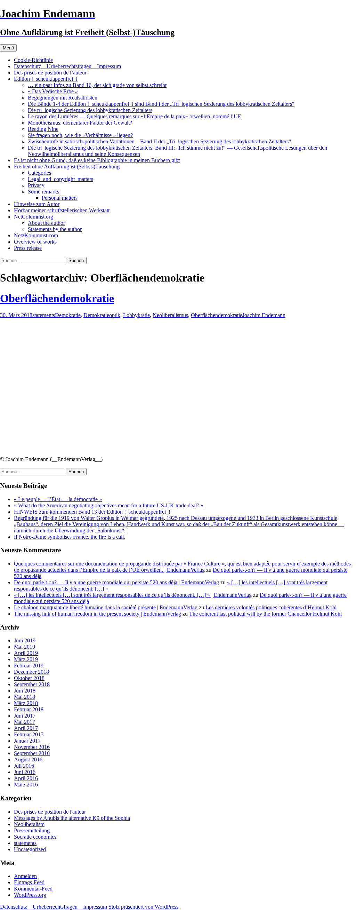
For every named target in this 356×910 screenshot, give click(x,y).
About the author (46, 223)
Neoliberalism (29, 824)
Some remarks (43, 192)
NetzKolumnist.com (36, 235)
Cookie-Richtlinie (33, 60)
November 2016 (32, 747)
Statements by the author (55, 229)
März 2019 (26, 659)
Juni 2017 (24, 716)
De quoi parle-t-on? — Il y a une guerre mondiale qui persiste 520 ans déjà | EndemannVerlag (116, 582)
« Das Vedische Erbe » (53, 91)
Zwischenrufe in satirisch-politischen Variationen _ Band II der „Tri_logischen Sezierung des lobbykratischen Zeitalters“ (159, 141)
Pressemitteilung (32, 830)
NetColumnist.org (33, 217)
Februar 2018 (28, 709)
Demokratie (68, 315)
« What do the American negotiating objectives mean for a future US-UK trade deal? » (108, 505)
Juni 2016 (24, 772)
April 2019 (26, 653)
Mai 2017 (24, 722)
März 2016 (26, 785)
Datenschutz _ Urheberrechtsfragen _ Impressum (67, 66)
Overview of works (35, 242)
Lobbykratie (136, 315)
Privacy (36, 185)
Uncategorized (30, 849)
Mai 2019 (24, 647)
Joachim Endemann (263, 315)
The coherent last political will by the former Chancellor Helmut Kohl (265, 614)
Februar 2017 (28, 734)
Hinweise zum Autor (36, 204)
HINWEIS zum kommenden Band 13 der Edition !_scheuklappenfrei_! (92, 512)
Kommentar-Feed (33, 889)
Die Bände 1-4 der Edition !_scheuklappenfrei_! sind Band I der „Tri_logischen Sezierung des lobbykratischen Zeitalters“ (161, 104)
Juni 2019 (24, 640)
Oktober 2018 (29, 678)
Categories (39, 173)
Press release (28, 248)
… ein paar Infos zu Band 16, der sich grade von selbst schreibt (97, 85)
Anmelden (25, 876)
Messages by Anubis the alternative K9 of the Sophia (72, 818)
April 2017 (26, 728)
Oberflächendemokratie (57, 298)
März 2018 (26, 703)
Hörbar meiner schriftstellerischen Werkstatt (62, 210)
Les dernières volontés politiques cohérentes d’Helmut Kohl (271, 607)
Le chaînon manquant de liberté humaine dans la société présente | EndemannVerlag (105, 607)
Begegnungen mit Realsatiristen (62, 98)
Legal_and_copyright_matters (60, 179)
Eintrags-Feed (29, 882)
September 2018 (32, 684)
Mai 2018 (24, 697)
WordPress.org (30, 895)
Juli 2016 (24, 766)
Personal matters (60, 198)
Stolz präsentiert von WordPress (143, 907)
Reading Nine (43, 129)
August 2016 (28, 759)
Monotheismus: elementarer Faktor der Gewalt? (80, 123)
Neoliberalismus (170, 315)
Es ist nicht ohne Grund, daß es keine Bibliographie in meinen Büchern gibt (97, 160)
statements (43, 315)
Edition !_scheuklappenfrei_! (46, 79)
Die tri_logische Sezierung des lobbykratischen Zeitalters (90, 110)
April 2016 (26, 778)
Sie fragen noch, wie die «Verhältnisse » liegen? (80, 135)
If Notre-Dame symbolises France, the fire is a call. (69, 537)
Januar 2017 (27, 741)
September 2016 (32, 753)
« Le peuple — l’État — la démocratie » (58, 499)
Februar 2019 (28, 665)
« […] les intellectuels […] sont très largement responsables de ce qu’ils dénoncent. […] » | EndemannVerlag (133, 595)
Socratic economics (35, 837)
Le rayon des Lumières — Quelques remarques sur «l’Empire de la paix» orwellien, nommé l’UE (134, 116)
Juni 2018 (24, 691)
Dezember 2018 (31, 672)
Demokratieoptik (101, 315)
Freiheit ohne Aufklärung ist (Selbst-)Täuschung (67, 166)
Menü (8, 47)
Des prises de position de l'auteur (50, 812)
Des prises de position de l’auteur (50, 73)
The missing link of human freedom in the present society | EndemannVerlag (97, 614)
